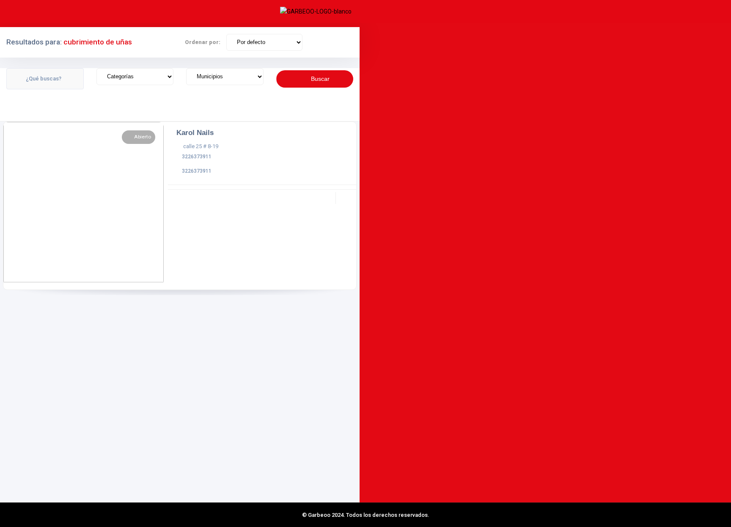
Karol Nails (195, 132)
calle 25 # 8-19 (200, 146)
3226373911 (197, 157)
